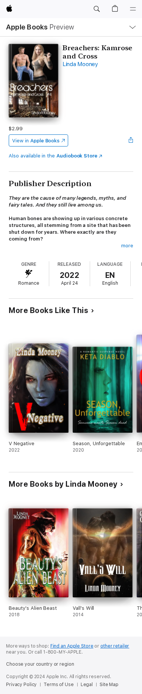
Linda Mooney (80, 64)
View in (35, 140)
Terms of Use (59, 684)
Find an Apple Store (72, 646)
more (127, 245)
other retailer (114, 646)
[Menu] (133, 9)
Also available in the (53, 156)
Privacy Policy (21, 684)
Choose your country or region (40, 664)
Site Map (109, 684)
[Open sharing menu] (131, 140)
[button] (96, 9)
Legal (87, 684)
